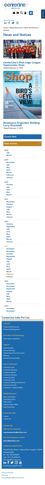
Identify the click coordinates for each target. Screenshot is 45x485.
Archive (6, 30)
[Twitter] (12, 463)
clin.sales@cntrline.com (12, 460)
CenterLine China (9, 380)
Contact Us (7, 419)
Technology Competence (11, 339)
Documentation (8, 348)
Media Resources (16, 28)
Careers (5, 416)
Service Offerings (9, 350)
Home (5, 28)
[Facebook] (8, 463)
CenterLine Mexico (9, 372)
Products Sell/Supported (11, 329)
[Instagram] (17, 23)
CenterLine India (8, 367)
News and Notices (31, 28)
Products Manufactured (11, 327)
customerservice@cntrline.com (15, 432)
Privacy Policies (7, 473)
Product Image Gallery (10, 404)
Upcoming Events (9, 399)
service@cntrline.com (11, 441)
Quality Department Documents (13, 353)
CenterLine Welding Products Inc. (14, 382)
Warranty (6, 355)
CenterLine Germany (10, 370)
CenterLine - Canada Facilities (13, 388)
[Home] (14, 12)
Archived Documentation (11, 358)
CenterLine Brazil (9, 377)
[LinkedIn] (4, 463)
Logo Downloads (8, 407)
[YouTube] (20, 463)
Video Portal (7, 402)
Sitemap (5, 475)
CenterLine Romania (10, 375)
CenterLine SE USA (9, 385)
